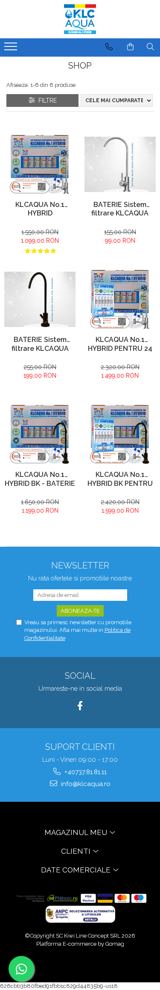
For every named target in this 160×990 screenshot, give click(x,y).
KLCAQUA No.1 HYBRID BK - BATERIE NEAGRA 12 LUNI (40, 480)
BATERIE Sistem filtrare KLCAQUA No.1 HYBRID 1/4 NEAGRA (40, 345)
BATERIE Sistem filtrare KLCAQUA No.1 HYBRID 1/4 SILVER (119, 210)
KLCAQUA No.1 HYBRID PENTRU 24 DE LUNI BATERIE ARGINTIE (120, 345)
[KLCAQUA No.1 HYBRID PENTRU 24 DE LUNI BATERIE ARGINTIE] (120, 299)
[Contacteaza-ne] (109, 46)
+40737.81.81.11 (85, 772)
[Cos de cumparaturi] (130, 46)
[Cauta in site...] (150, 46)
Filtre (46, 100)
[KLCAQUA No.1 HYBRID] (40, 164)
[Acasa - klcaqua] (80, 19)
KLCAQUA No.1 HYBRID (39, 209)
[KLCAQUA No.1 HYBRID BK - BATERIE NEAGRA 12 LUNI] (40, 434)
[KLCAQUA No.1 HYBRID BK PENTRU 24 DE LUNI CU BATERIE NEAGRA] (120, 434)
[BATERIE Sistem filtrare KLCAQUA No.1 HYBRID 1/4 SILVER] (120, 164)
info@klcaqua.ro (85, 784)
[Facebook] (80, 705)
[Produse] (11, 49)
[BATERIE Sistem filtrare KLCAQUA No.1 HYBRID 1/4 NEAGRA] (40, 299)
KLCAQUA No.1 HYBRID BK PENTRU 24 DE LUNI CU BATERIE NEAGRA (120, 480)
